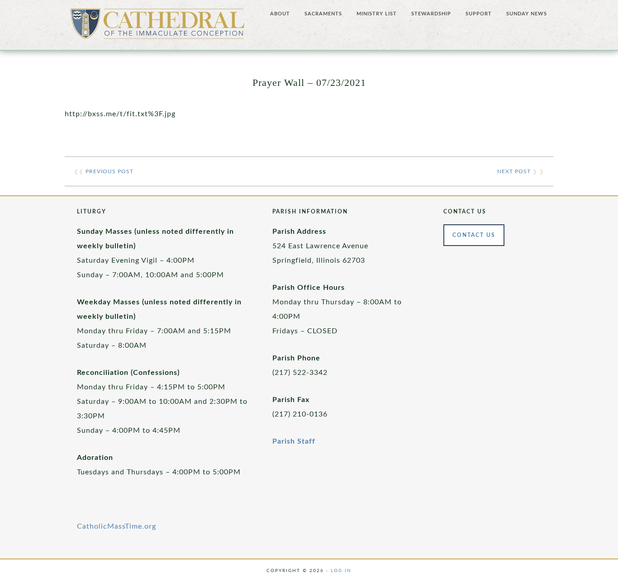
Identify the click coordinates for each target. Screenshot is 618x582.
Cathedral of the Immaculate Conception (157, 27)
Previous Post (109, 171)
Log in (341, 570)
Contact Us (473, 235)
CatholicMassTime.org (116, 526)
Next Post (514, 171)
